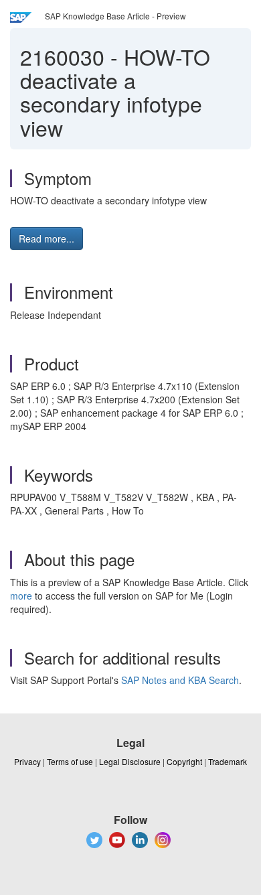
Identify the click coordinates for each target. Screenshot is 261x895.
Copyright (184, 761)
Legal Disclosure (130, 761)
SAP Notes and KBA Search (180, 680)
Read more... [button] (46, 238)
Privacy (27, 761)
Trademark (227, 761)
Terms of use (70, 761)
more (21, 595)
